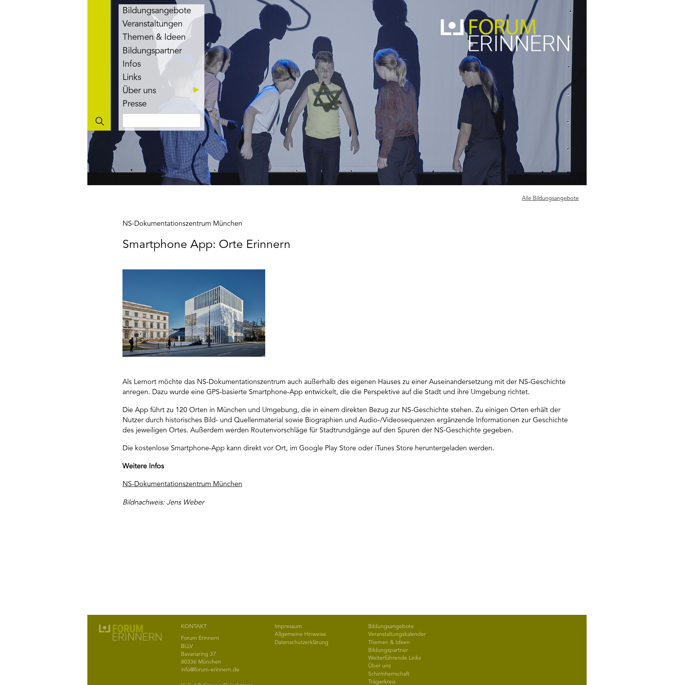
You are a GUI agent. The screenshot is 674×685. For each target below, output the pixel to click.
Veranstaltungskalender (397, 634)
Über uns (139, 91)
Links (131, 77)
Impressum (288, 626)
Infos (131, 64)
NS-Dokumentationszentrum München (182, 484)
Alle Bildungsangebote (550, 199)
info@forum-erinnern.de (210, 670)
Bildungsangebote (156, 11)
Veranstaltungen (152, 24)
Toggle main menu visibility (99, 65)
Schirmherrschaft (389, 674)
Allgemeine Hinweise (300, 634)
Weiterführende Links (394, 658)
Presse (134, 104)
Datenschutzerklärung (301, 642)
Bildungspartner (152, 51)
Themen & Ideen (154, 37)
